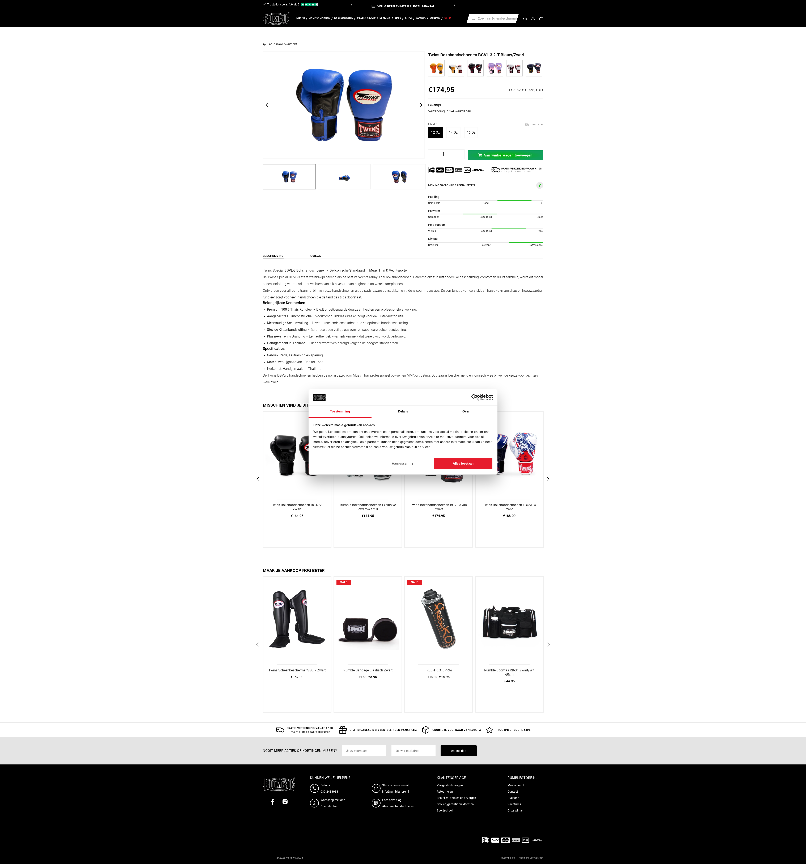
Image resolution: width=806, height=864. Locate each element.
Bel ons (325, 785)
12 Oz (437, 132)
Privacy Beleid (507, 857)
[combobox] (493, 18)
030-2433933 (329, 791)
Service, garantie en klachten (455, 804)
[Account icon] (533, 18)
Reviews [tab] (315, 255)
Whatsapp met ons (333, 800)
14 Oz (455, 132)
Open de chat (329, 806)
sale (343, 582)
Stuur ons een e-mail (395, 785)
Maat (432, 124)
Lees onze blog (392, 800)
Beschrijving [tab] (273, 255)
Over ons (513, 798)
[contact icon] (315, 788)
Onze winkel (515, 810)
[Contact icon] (525, 18)
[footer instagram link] (285, 801)
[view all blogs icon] (377, 803)
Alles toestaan (463, 463)
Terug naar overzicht (282, 44)
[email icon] (377, 788)
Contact (513, 791)
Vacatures (514, 804)
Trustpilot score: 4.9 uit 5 (283, 4)
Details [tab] (403, 411)
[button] (541, 18)
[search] (473, 18)
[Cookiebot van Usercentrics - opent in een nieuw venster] (474, 397)
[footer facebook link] (272, 802)
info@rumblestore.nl (395, 791)
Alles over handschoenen (398, 806)
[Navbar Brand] (276, 18)
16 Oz (472, 132)
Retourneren (445, 791)
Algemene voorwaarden (531, 857)
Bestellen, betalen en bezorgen (456, 798)
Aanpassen (400, 463)
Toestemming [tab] (340, 411)
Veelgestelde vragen (450, 785)
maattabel (536, 124)
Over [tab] (466, 411)
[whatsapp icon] (315, 803)
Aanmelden (458, 750)
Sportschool (445, 810)
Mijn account (516, 785)
